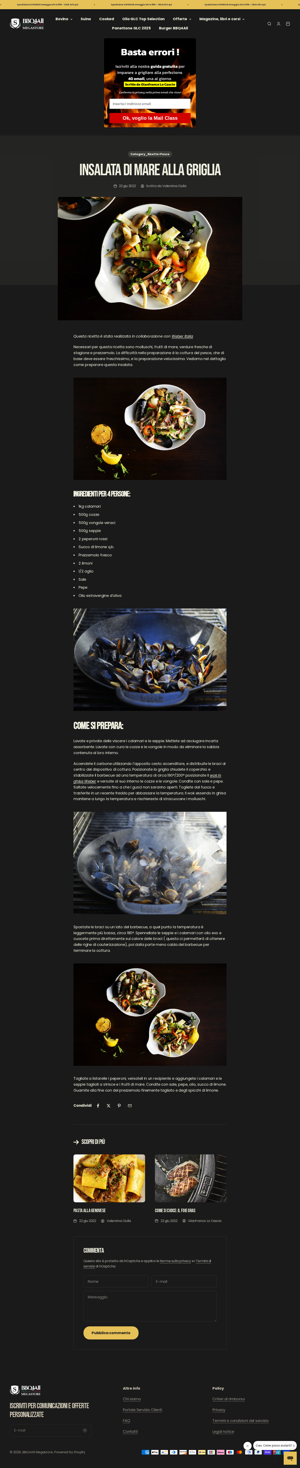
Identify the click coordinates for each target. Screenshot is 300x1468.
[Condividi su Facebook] (98, 1106)
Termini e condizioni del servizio (240, 1420)
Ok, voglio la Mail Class (150, 118)
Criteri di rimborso (228, 1398)
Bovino (62, 18)
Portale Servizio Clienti (142, 1409)
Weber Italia (182, 336)
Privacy (218, 1409)
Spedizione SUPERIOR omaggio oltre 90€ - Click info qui (85, 4)
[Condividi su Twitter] (108, 1106)
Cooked (106, 18)
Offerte (180, 18)
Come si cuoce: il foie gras (175, 1211)
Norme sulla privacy (175, 1261)
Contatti (130, 1431)
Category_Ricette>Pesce (149, 154)
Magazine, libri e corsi (219, 18)
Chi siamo (132, 1398)
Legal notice (223, 1431)
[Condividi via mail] (130, 1106)
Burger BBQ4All (173, 28)
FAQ (126, 1420)
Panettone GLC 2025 (131, 28)
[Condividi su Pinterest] (119, 1106)
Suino (86, 18)
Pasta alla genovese (89, 1211)
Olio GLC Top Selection (143, 18)
